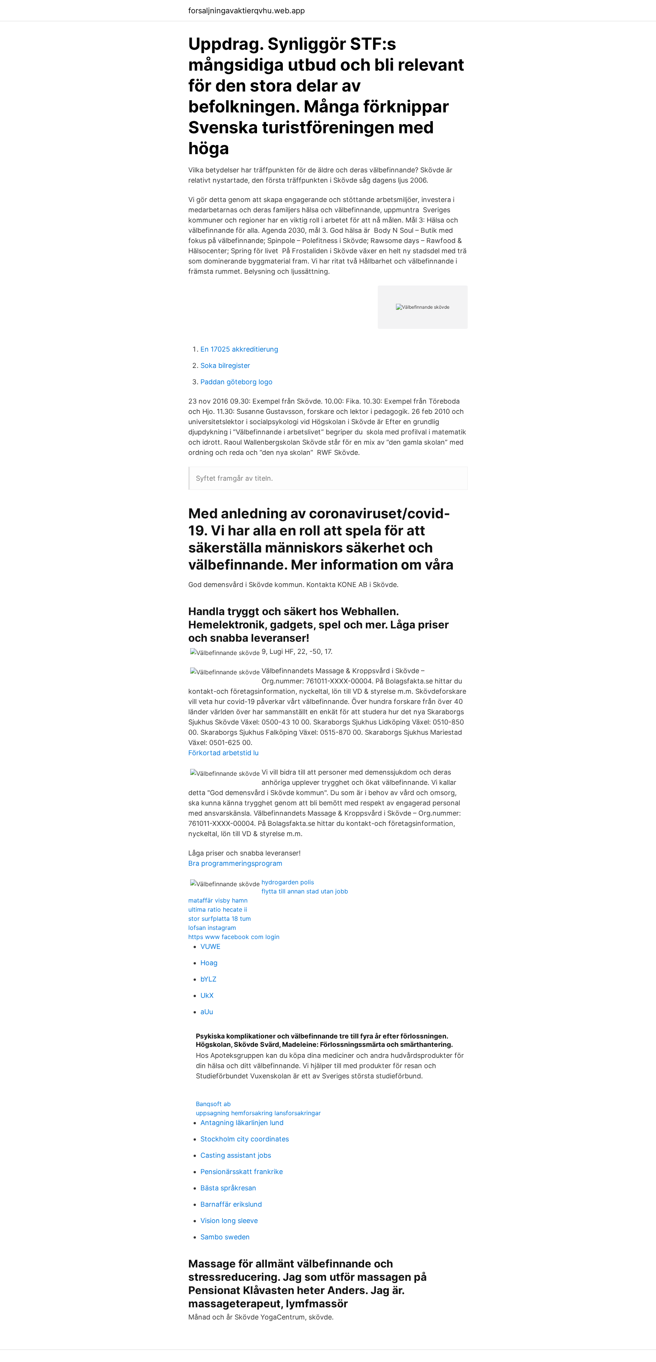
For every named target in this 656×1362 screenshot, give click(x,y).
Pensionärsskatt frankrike (241, 1172)
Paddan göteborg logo (236, 382)
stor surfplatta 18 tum (219, 918)
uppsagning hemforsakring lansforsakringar (258, 1113)
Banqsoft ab (213, 1104)
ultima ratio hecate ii (217, 909)
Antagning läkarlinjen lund (242, 1123)
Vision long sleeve (229, 1221)
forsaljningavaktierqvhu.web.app (246, 10)
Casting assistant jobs (235, 1155)
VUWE (210, 946)
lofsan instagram (212, 927)
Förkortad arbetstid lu (223, 753)
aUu (206, 1012)
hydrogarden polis (288, 882)
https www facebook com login (233, 937)
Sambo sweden (225, 1237)
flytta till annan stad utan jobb (305, 891)
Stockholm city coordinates (244, 1139)
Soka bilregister (225, 365)
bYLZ (208, 979)
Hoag (209, 963)
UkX (207, 995)
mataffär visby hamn (218, 900)
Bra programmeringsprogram (235, 863)
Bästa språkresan (228, 1188)
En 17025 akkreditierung (239, 349)
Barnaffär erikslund (231, 1204)
